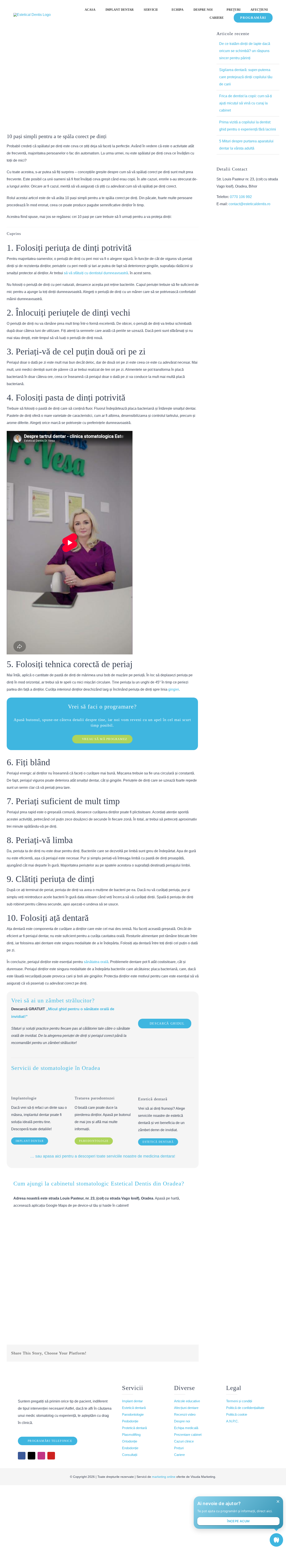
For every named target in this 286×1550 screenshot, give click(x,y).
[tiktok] (31, 1455)
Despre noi (182, 1421)
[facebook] (21, 1455)
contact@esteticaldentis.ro (249, 204)
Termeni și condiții (239, 1401)
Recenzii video (185, 1414)
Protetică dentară (134, 1428)
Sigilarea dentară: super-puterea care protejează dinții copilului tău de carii (245, 77)
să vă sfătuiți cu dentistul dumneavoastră (96, 273)
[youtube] (51, 1455)
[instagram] (41, 1455)
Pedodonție (130, 1421)
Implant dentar (132, 1401)
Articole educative (187, 1401)
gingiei (173, 689)
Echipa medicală (186, 1428)
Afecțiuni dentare (186, 1408)
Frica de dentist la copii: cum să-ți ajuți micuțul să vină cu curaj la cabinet (245, 103)
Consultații (129, 1455)
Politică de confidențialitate (245, 1408)
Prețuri (179, 1448)
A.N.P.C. (232, 1421)
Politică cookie (236, 1414)
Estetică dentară (134, 1408)
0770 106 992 (241, 197)
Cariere (179, 1455)
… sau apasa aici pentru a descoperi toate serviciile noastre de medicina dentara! (102, 1156)
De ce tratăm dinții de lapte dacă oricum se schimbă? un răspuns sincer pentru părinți (244, 51)
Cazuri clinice (184, 1441)
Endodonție (130, 1448)
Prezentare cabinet (188, 1434)
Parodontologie (133, 1414)
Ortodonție (129, 1441)
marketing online (163, 1476)
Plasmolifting (131, 1434)
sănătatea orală (96, 962)
